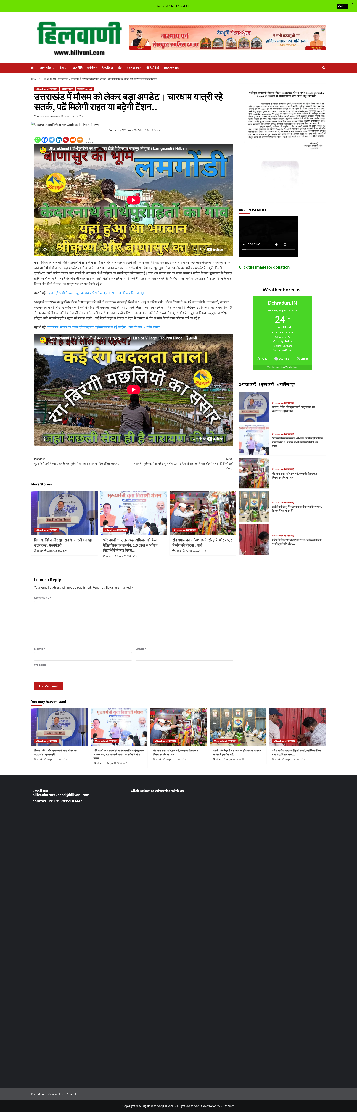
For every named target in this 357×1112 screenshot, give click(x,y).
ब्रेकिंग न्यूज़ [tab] (287, 384)
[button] (323, 68)
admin (40, 550)
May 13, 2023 (71, 116)
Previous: (76, 461)
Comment (42, 598)
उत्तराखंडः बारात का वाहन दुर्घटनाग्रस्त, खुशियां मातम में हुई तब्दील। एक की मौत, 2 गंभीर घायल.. (104, 327)
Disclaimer (38, 1094)
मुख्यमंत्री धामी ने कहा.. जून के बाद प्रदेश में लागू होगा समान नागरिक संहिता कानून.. (96, 293)
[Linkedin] (59, 140)
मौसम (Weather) (84, 89)
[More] (80, 140)
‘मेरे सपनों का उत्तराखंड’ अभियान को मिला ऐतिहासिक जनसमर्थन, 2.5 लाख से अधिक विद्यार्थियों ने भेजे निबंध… (130, 545)
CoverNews (208, 1106)
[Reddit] (73, 140)
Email (141, 649)
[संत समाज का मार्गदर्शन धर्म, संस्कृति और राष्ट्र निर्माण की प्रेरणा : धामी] (203, 513)
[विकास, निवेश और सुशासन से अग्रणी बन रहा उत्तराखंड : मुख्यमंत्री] (64, 513)
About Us (72, 1094)
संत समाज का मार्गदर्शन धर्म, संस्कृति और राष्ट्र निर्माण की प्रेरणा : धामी (202, 543)
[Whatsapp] (37, 140)
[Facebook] (44, 140)
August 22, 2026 (54, 550)
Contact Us (55, 1094)
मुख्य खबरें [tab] (267, 384)
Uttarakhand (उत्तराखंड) (47, 89)
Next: (183, 464)
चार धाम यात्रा (67, 89)
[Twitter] (52, 140)
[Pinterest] (66, 140)
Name (39, 649)
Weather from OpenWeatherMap (282, 367)
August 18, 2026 (292, 759)
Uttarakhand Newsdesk (48, 116)
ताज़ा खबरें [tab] (249, 384)
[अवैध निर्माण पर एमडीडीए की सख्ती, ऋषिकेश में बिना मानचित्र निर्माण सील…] (254, 539)
